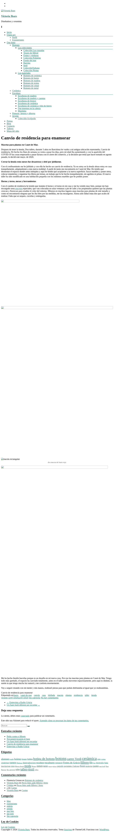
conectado (25, 716)
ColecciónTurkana (31, 68)
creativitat (5, 763)
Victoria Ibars (9, 16)
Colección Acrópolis (27, 118)
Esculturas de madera (27, 96)
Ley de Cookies (8, 827)
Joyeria (15, 116)
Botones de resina (31, 83)
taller (87, 695)
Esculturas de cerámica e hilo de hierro (35, 106)
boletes (17, 759)
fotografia (100, 763)
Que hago (11, 42)
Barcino (26, 63)
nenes (40, 766)
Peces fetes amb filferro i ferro (35, 783)
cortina (103, 759)
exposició (59, 763)
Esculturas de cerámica (28, 103)
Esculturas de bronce (27, 101)
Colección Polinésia (32, 58)
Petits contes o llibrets (16, 736)
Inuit (25, 65)
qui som (10, 813)
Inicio (9, 32)
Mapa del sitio (13, 131)
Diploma (19, 763)
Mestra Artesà (19, 766)
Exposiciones (18, 40)
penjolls (60, 766)
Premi (82, 766)
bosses (24, 759)
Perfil (14, 37)
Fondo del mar (29, 60)
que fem (10, 811)
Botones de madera (31, 80)
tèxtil (31, 769)
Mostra (34, 766)
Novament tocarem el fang (18, 739)
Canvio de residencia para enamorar (22, 744)
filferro (84, 762)
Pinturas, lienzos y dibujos (23, 113)
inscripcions (5, 766)
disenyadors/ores (29, 763)
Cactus (14, 788)
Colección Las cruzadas (33, 50)
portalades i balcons (71, 766)
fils (91, 762)
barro (16, 695)
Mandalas (22, 111)
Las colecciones (25, 48)
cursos (12, 762)
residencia (78, 695)
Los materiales (24, 73)
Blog (9, 123)
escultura (40, 762)
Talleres (10, 128)
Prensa (10, 121)
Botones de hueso (31, 78)
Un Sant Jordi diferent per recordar (23, 705)
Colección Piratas (31, 70)
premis (10, 808)
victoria (4, 698)
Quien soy (11, 35)
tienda (94, 695)
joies (13, 766)
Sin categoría (34, 698)
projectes (89, 766)
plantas (68, 695)
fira (94, 763)
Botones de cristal (31, 85)
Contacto (11, 126)
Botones (15, 45)
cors (99, 759)
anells (12, 759)
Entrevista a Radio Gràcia (19, 702)
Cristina (10, 785)
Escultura (16, 93)
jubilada (51, 695)
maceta (60, 695)
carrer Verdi (74, 758)
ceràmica (89, 758)
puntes (96, 766)
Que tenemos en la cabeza (29, 108)
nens (45, 766)
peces (50, 766)
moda (27, 766)
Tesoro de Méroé (30, 53)
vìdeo (36, 770)
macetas (19, 188)
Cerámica (16, 90)
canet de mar (26, 695)
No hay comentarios (49, 698)
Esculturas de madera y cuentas (31, 98)
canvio (37, 695)
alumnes (5, 759)
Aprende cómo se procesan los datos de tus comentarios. (64, 720)
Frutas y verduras (31, 55)
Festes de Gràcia (71, 762)
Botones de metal (31, 88)
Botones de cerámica (32, 75)
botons (60, 758)
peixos (54, 766)
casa (44, 695)
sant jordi (102, 766)
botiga (30, 759)
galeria (10, 806)
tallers (24, 769)
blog (9, 801)
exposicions (12, 803)
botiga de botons (44, 758)
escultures (50, 762)
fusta (106, 763)
